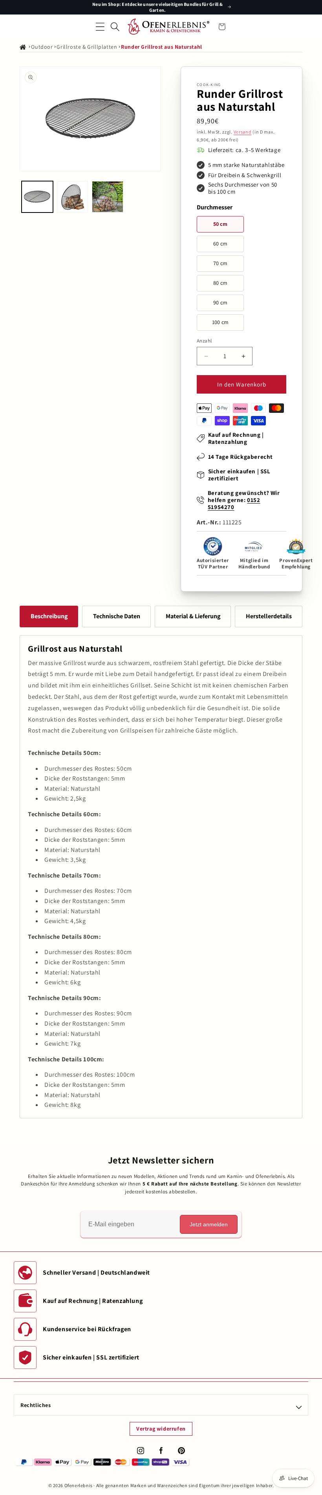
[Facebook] (161, 1451)
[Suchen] (115, 27)
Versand (243, 132)
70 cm (220, 263)
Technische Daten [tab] (116, 616)
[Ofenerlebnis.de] (168, 27)
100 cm (220, 322)
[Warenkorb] (222, 27)
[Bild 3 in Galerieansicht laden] (107, 197)
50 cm (220, 223)
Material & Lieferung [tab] (193, 616)
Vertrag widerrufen (161, 1428)
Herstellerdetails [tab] (269, 616)
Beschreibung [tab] (49, 616)
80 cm (220, 282)
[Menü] (100, 27)
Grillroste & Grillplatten (87, 46)
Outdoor (42, 46)
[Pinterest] (181, 1451)
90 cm (220, 302)
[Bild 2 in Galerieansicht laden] (72, 197)
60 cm (220, 243)
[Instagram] (141, 1451)
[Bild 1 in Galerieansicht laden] (37, 197)
